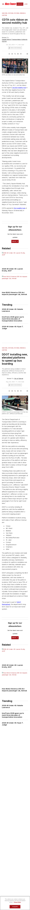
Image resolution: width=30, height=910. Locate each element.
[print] (27, 54)
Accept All (15, 906)
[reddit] (18, 54)
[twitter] (15, 54)
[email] (21, 54)
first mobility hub (19, 208)
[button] (3, 4)
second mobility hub (19, 87)
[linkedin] (12, 54)
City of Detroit (18, 378)
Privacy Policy (17, 902)
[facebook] (9, 54)
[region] (15, 903)
